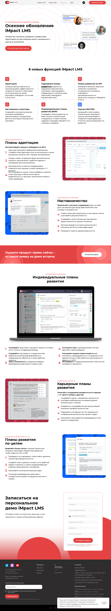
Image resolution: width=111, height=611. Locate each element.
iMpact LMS (42, 2)
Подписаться (12, 596)
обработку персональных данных (88, 545)
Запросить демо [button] (97, 2)
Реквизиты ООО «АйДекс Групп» (85, 577)
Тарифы (39, 573)
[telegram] (83, 2)
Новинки (63, 2)
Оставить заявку (83, 540)
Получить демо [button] (91, 254)
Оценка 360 (40, 570)
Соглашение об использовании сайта (86, 582)
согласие (75, 604)
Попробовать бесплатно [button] (18, 48)
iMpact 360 (53, 2)
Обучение (40, 568)
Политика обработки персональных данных (88, 580)
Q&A (71, 2)
